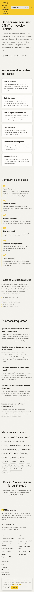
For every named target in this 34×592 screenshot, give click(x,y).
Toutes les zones (24, 557)
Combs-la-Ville (19, 441)
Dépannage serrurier (8, 541)
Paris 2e (13, 457)
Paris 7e (5, 465)
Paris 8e (13, 465)
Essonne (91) (22, 544)
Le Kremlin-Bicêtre (25, 449)
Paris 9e (21, 465)
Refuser (6, 587)
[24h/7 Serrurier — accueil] (17, 510)
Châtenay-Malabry (23, 437)
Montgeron (6, 453)
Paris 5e (13, 461)
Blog (3, 564)
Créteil (5, 445)
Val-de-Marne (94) (25, 551)
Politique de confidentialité (6, 573)
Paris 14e (24, 453)
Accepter (14, 587)
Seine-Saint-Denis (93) (24, 547)
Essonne (26, 445)
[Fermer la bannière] (31, 7)
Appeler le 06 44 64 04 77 (20, 7)
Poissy (5, 469)
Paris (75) (21, 538)
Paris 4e (5, 461)
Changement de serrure (7, 545)
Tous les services (7, 551)
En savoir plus (17, 584)
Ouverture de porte (8, 538)
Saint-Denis (6, 473)
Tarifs (3, 554)
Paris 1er (5, 457)
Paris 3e (21, 457)
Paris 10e (15, 453)
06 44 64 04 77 (10, 524)
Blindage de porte (7, 548)
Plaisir (28, 465)
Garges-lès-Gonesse (9, 449)
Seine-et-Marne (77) (25, 541)
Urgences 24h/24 (7, 557)
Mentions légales (7, 570)
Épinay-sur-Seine (15, 445)
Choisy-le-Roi (7, 441)
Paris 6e (21, 461)
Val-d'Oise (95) (23, 554)
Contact (4, 567)
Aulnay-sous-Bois (8, 437)
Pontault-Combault (16, 469)
